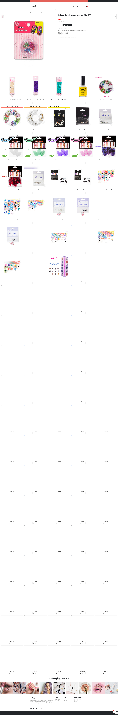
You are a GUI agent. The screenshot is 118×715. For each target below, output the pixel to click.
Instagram (41, 708)
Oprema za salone (63, 9)
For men (48, 9)
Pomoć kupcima (57, 700)
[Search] (73, 7)
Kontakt (75, 2)
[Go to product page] (12, 86)
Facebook (116, 15)
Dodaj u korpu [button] (12, 102)
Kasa (79, 2)
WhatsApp (116, 18)
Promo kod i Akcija (57, 702)
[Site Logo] (33, 6)
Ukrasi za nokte (12, 609)
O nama (72, 2)
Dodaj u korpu (68, 25)
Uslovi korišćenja (57, 699)
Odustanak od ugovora (58, 701)
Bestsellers (83, 9)
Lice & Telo (38, 9)
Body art (70, 9)
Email (116, 16)
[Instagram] (86, 3)
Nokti (55, 9)
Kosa (33, 9)
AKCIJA (77, 9)
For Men (65, 702)
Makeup (43, 9)
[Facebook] (83, 3)
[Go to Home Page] (30, 12)
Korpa (77, 2)
